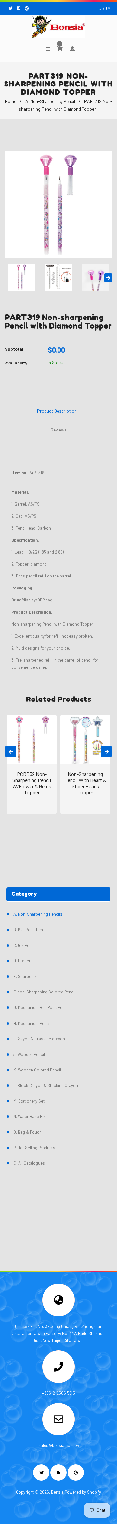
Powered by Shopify (83, 1492)
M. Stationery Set (29, 1101)
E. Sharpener (25, 976)
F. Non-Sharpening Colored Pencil (44, 991)
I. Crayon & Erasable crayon (39, 1038)
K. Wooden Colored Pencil (37, 1069)
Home (10, 101)
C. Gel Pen (22, 945)
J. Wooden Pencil (29, 1054)
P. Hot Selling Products (34, 1147)
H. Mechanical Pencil (32, 1023)
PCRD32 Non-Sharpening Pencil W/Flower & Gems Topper (31, 783)
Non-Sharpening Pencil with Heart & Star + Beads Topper (85, 783)
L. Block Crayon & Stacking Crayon (45, 1085)
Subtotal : (15, 349)
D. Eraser (22, 960)
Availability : (17, 362)
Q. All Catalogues (29, 1163)
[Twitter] (11, 8)
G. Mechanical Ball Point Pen (39, 1007)
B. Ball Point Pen (28, 929)
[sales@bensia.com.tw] (58, 1421)
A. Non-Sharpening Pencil (50, 101)
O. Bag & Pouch (27, 1132)
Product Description (57, 411)
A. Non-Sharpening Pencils (37, 914)
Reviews (59, 429)
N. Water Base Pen (30, 1116)
